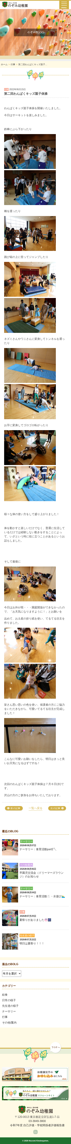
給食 (5, 994)
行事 (5, 1016)
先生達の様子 (10, 1005)
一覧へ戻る (35, 808)
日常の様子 (9, 1000)
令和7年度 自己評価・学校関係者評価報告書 (37, 1125)
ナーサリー (9, 1011)
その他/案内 (9, 1022)
